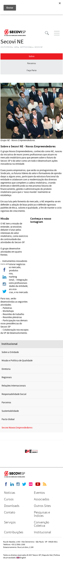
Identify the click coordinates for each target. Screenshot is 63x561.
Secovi (15, 32)
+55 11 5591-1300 (18, 544)
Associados (41, 499)
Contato (9, 512)
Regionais (7, 377)
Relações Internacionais (14, 385)
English (23, 558)
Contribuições (13, 532)
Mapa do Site (47, 555)
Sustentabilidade (10, 411)
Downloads (11, 506)
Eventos (39, 492)
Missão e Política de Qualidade (17, 360)
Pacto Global (8, 419)
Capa (16, 47)
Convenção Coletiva (41, 524)
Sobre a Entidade (10, 352)
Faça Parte (32, 70)
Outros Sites (42, 506)
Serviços (10, 522)
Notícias (9, 492)
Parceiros (31, 63)
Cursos (9, 499)
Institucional (26, 47)
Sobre (31, 56)
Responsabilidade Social (14, 394)
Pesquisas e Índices (42, 514)
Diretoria (6, 369)
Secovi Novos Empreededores (17, 427)
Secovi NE (38, 47)
